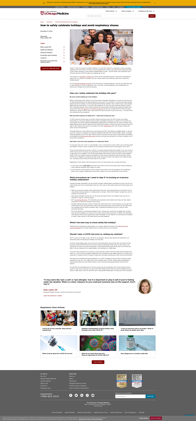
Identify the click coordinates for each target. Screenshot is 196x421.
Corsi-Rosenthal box (81, 200)
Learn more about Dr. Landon (52, 295)
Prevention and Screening (48, 55)
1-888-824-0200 (49, 395)
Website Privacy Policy (84, 412)
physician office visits (88, 136)
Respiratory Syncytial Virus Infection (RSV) (48, 61)
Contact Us (43, 385)
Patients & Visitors (59, 7)
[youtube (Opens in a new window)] (92, 395)
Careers (108, 7)
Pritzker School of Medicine (77, 385)
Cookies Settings (143, 418)
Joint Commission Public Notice (79, 388)
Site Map (141, 412)
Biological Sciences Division (77, 383)
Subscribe (150, 396)
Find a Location (126, 11)
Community (72, 381)
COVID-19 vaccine (97, 109)
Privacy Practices (57, 412)
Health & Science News (97, 7)
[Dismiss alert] (155, 3)
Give (114, 7)
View (90, 3)
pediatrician (107, 126)
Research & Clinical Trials (73, 7)
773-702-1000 (98, 406)
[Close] (193, 418)
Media (71, 378)
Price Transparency (130, 412)
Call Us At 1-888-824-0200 (50, 68)
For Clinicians (85, 7)
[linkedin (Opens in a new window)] (81, 395)
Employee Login (45, 388)
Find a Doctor (110, 11)
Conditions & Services (145, 11)
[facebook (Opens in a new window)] (70, 395)
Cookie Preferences (116, 412)
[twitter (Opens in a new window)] (76, 395)
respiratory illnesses (85, 76)
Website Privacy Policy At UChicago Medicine (90, 419)
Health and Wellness (46, 50)
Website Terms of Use (100, 412)
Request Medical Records (48, 378)
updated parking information (100, 3)
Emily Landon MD (45, 47)
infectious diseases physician (82, 83)
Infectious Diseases (46, 52)
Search (152, 16)
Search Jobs (44, 383)
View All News (98, 362)
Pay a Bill (43, 376)
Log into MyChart (45, 381)
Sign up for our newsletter (123, 393)
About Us (72, 376)
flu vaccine (85, 109)
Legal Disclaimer (70, 412)
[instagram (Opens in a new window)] (87, 395)
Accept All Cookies (156, 418)
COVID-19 (43, 58)
